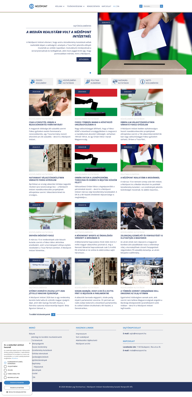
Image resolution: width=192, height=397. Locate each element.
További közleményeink (39, 314)
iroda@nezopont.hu (138, 350)
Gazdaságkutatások (39, 357)
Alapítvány (35, 363)
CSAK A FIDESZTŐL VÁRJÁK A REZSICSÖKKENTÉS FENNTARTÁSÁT (45, 123)
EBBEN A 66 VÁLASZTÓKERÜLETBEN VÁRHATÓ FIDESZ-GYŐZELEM (137, 123)
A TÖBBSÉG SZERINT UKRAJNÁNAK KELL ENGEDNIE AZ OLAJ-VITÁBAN (140, 292)
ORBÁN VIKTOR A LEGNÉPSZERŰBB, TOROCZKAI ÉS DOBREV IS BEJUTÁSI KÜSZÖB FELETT (96, 180)
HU (114, 6)
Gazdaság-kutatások (123, 81)
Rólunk (32, 333)
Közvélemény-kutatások (69, 81)
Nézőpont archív (83, 343)
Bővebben (84, 59)
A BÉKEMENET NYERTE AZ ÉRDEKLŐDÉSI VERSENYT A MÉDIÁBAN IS (94, 236)
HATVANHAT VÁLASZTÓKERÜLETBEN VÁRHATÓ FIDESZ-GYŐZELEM (46, 178)
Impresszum (81, 333)
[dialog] (17, 368)
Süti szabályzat (82, 337)
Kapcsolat (33, 373)
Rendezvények (35, 370)
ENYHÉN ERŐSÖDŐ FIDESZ (41, 235)
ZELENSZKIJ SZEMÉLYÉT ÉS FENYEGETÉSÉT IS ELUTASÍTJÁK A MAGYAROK (142, 236)
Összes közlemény (41, 81)
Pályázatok (38, 367)
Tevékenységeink (36, 343)
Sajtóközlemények (82, 26)
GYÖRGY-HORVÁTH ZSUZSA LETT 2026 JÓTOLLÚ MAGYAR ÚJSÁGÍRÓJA (47, 292)
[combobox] (151, 6)
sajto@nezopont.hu (138, 333)
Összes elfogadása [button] (17, 382)
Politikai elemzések (95, 81)
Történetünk (36, 340)
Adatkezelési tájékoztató (86, 340)
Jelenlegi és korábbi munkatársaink (46, 337)
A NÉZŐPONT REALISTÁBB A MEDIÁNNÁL (140, 177)
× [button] (29, 343)
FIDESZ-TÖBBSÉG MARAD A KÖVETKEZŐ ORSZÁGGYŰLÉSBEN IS (93, 123)
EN (118, 6)
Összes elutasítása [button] (17, 388)
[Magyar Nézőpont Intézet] (38, 6)
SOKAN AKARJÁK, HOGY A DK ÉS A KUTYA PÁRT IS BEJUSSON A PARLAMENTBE (94, 292)
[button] (90, 73)
